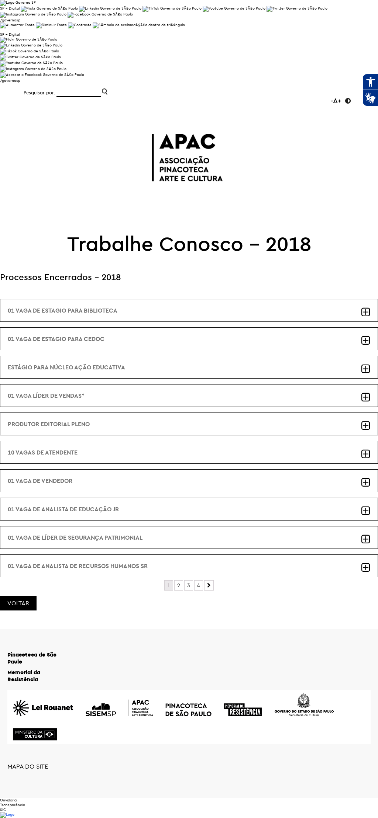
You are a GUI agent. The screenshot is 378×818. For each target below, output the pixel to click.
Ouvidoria (8, 800)
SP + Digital (10, 8)
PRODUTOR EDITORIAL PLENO (49, 424)
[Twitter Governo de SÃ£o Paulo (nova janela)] (297, 8)
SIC (3, 809)
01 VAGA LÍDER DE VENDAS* (46, 395)
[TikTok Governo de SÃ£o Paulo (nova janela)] (172, 8)
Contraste (348, 101)
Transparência (12, 805)
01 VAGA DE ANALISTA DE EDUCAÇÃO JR (63, 509)
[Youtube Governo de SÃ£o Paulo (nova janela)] (234, 8)
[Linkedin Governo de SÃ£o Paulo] (31, 45)
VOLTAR (18, 603)
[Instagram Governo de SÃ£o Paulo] (33, 14)
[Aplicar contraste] (80, 24)
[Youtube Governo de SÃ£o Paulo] (31, 62)
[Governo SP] (18, 2)
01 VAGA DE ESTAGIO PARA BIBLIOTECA (62, 310)
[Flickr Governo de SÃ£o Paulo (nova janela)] (49, 8)
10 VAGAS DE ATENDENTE (43, 452)
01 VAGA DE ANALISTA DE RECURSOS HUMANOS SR (78, 566)
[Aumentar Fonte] (17, 24)
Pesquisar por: (39, 92)
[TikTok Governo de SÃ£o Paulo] (29, 51)
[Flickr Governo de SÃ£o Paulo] (28, 39)
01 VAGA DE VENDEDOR (40, 480)
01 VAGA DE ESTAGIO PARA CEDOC (56, 338)
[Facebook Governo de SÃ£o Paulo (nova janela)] (100, 14)
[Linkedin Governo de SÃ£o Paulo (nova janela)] (110, 8)
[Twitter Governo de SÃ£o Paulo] (30, 57)
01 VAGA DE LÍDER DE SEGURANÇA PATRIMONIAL (75, 537)
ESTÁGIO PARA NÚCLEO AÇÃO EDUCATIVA (66, 367)
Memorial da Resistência (23, 676)
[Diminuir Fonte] (51, 24)
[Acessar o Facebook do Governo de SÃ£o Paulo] (42, 74)
